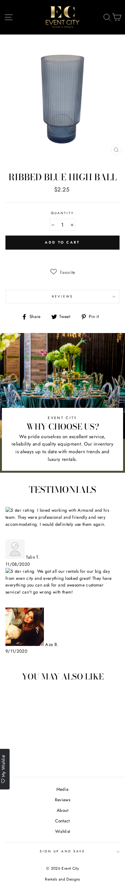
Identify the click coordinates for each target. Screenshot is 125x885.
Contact (62, 821)
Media (62, 789)
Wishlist (62, 831)
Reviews (62, 799)
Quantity (62, 213)
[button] (62, 272)
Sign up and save (62, 851)
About (62, 810)
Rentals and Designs (62, 879)
